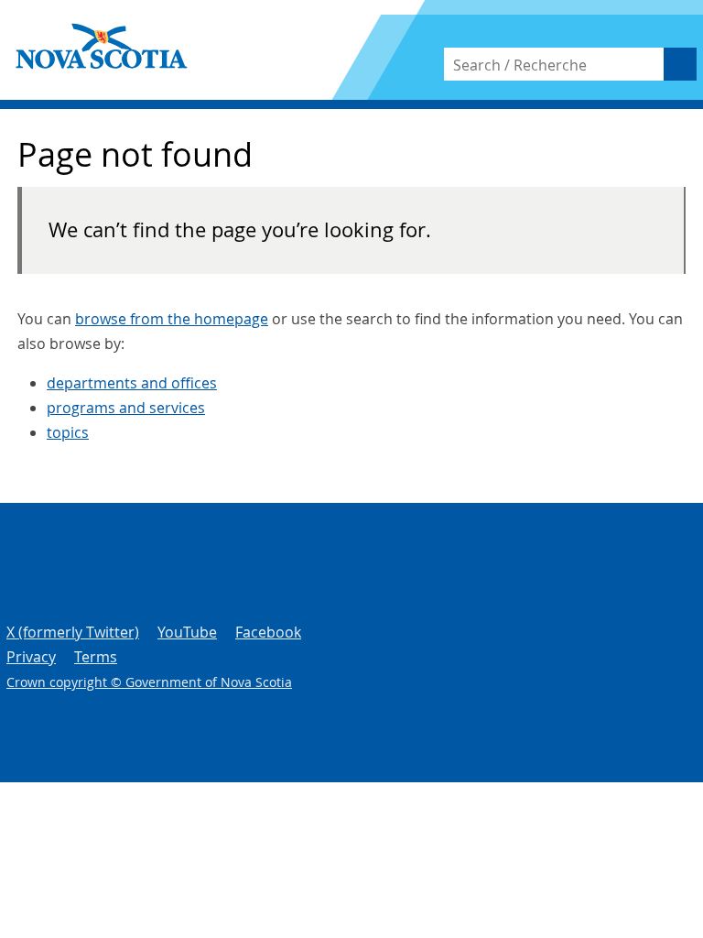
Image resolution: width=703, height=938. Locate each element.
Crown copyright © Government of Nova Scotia (149, 682)
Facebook (268, 632)
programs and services (126, 408)
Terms (95, 657)
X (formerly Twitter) (72, 632)
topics (68, 432)
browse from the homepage (171, 319)
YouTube (187, 632)
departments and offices (132, 383)
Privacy (31, 657)
